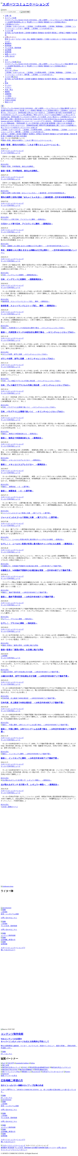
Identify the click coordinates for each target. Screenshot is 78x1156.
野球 (6, 39)
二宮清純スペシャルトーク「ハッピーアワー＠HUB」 (33, 121)
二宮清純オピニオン (12, 24)
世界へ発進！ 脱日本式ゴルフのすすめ (18, 119)
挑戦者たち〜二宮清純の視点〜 (55, 22)
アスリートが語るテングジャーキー (17, 127)
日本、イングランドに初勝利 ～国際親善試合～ (22, 279)
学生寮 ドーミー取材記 (35, 22)
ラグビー (18, 39)
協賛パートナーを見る (9, 1075)
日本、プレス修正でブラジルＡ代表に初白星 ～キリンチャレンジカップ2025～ (35, 385)
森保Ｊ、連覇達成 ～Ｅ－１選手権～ (17, 491)
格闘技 (33, 39)
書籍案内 (8, 43)
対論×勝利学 (69, 20)
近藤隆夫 (34, 33)
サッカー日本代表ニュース (10, 153)
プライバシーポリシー (19, 1150)
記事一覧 (8, 16)
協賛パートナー (10, 54)
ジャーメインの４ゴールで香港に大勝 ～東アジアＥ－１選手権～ (30, 517)
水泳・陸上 (26, 39)
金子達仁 (8, 33)
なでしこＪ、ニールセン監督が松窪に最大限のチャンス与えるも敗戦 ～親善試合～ (37, 544)
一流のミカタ (60, 123)
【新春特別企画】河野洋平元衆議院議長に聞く (43, 125)
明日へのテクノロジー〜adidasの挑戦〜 (48, 115)
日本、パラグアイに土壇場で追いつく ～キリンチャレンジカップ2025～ (33, 411)
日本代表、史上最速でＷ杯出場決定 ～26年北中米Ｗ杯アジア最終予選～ (33, 703)
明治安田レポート (19, 22)
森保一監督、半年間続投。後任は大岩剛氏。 (20, 171)
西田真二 (55, 33)
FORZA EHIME (67, 39)
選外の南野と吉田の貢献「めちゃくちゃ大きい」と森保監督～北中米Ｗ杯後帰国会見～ (38, 197)
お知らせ (34, 127)
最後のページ (13, 807)
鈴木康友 (23, 136)
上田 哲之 (4, 134)
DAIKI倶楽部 (67, 112)
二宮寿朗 (27, 33)
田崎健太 (41, 33)
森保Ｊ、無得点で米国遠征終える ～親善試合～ (22, 438)
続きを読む (5, 164)
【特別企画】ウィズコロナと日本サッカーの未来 (28, 117)
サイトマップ (6, 1150)
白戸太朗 (15, 33)
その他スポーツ (55, 39)
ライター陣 (9, 30)
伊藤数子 (68, 33)
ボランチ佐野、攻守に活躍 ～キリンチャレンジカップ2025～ (28, 359)
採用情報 (8, 52)
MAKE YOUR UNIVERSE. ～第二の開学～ (33, 20)
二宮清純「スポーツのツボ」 (15, 26)
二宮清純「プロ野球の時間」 (37, 26)
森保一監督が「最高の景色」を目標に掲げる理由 (22, 650)
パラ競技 (46, 39)
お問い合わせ (10, 56)
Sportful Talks (5, 117)
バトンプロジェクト (56, 20)
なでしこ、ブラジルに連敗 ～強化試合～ (19, 623)
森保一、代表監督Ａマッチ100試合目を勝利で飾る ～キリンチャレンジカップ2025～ (38, 332)
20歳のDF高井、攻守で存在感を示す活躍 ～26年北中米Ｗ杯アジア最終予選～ (35, 676)
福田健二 (66, 134)
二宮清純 (18, 134)
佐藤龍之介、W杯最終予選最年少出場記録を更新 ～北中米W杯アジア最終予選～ (36, 570)
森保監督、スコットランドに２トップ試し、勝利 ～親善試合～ (29, 306)
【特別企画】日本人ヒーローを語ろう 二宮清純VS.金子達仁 (39, 112)
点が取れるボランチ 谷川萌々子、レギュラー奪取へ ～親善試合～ (30, 784)
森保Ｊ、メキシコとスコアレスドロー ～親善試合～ (24, 464)
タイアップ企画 (10, 18)
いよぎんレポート (68, 115)
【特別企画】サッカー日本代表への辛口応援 (32, 123)
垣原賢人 (32, 134)
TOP (6, 60)
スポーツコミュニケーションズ (12, 151)
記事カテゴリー (10, 37)
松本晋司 (48, 33)
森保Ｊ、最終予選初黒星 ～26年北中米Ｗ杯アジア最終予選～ (28, 597)
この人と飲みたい (52, 117)
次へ (6, 807)
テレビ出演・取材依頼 (13, 48)
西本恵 (21, 33)
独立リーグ (9, 102)
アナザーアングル (11, 20)
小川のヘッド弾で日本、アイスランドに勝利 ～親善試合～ (27, 224)
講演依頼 (8, 45)
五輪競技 (39, 39)
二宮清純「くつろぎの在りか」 (42, 28)
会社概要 (8, 50)
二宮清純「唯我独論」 (56, 26)
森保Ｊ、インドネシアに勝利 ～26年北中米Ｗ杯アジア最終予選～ (30, 758)
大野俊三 (61, 33)
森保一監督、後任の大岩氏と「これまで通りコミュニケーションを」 (31, 145)
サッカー (12, 39)
